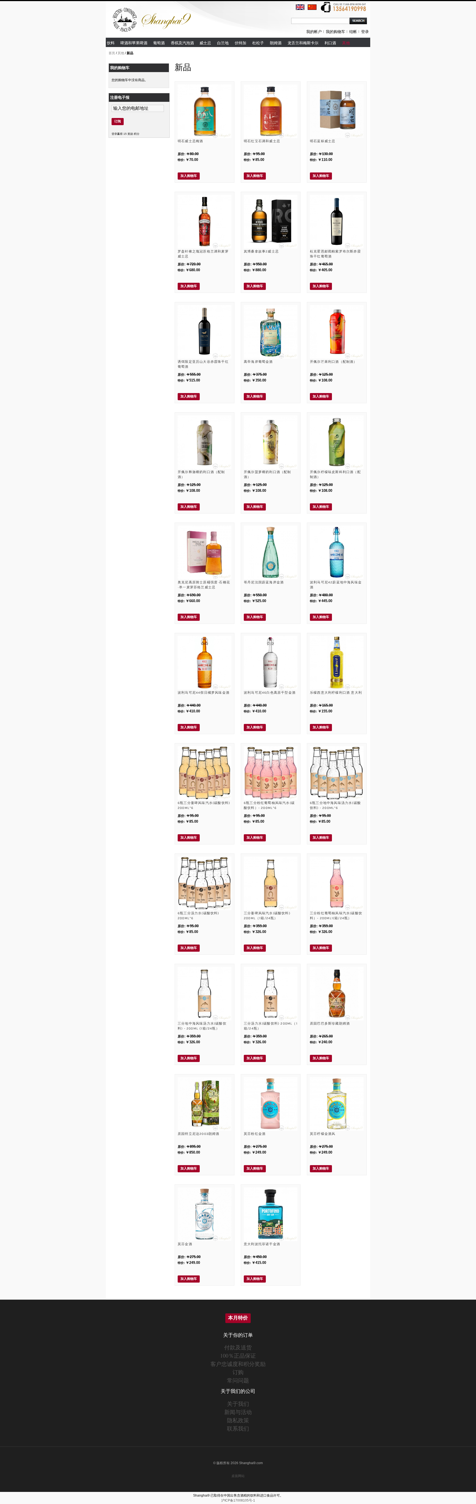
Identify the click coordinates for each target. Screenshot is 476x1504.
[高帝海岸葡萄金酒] (271, 332)
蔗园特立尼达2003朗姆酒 (199, 1134)
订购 (238, 1372)
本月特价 (238, 1318)
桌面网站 (238, 1476)
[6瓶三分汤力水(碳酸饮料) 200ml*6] (204, 883)
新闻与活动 (238, 1412)
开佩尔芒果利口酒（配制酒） (333, 362)
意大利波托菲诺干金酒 (262, 1244)
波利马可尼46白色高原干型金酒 (270, 693)
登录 (365, 31)
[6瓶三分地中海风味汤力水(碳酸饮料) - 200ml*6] (337, 773)
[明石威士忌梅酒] (204, 111)
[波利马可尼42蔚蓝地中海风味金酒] (337, 552)
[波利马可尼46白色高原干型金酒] (271, 663)
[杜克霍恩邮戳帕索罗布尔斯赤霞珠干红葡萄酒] (337, 221)
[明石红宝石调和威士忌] (271, 111)
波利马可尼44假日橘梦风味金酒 (203, 693)
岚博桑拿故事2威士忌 (261, 251)
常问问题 (238, 1380)
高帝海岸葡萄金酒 (258, 362)
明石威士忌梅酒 (190, 141)
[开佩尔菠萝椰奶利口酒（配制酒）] (271, 442)
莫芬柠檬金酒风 (322, 1134)
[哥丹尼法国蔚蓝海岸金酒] (271, 552)
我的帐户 (314, 31)
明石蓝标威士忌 (322, 141)
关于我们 (238, 1403)
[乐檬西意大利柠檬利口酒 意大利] (337, 663)
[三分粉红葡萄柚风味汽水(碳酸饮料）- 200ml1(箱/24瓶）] (337, 883)
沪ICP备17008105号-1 (238, 1500)
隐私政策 (238, 1420)
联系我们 (238, 1428)
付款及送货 (238, 1347)
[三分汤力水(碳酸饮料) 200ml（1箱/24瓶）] (271, 993)
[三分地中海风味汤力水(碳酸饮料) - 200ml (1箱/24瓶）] (204, 993)
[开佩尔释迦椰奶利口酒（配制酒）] (204, 442)
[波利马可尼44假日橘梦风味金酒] (204, 663)
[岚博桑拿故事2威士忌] (271, 221)
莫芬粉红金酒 (255, 1134)
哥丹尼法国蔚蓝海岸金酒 (264, 582)
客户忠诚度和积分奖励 (238, 1364)
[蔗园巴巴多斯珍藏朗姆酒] (337, 993)
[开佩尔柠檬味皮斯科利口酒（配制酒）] (337, 442)
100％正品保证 (238, 1355)
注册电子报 (119, 97)
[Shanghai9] (152, 11)
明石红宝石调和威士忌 (262, 141)
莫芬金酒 (185, 1244)
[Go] (358, 21)
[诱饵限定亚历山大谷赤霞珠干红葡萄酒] (204, 332)
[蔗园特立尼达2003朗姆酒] (204, 1104)
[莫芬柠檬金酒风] (337, 1104)
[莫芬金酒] (204, 1214)
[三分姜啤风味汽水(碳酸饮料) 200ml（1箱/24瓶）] (271, 883)
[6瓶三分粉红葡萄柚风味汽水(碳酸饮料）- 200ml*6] (271, 773)
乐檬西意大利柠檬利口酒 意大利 (336, 693)
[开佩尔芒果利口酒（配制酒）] (337, 332)
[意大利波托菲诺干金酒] (271, 1214)
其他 (121, 53)
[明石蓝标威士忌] (337, 111)
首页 (112, 53)
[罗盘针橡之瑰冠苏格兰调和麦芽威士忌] (204, 221)
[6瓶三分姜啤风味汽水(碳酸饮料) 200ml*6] (204, 773)
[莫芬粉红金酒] (271, 1104)
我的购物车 (335, 31)
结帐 (353, 31)
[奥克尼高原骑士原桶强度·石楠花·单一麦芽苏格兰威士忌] (204, 552)
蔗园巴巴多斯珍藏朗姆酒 (330, 1023)
